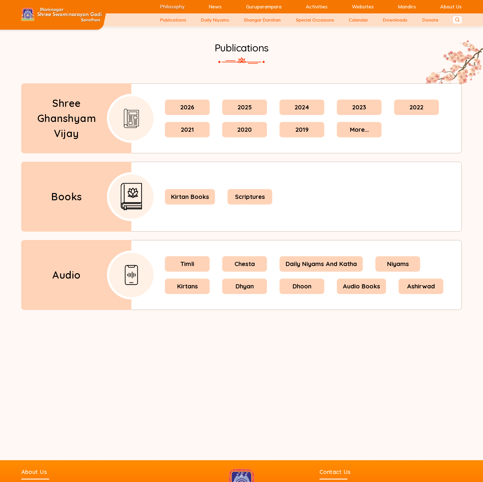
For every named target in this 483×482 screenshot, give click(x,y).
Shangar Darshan (262, 20)
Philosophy (172, 7)
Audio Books (361, 286)
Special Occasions (315, 20)
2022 (416, 107)
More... (359, 129)
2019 (302, 129)
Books (66, 196)
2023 (359, 107)
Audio (66, 275)
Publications (173, 20)
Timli (187, 264)
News (215, 7)
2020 (244, 129)
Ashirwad (421, 286)
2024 (302, 107)
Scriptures (250, 197)
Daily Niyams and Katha (321, 264)
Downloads (395, 20)
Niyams (398, 264)
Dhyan (244, 286)
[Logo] (61, 14)
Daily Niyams (215, 20)
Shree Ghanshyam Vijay (66, 118)
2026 (187, 107)
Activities (317, 7)
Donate (430, 20)
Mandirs (407, 7)
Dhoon (301, 286)
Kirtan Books (190, 197)
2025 (245, 107)
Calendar (358, 20)
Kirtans (187, 286)
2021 (187, 129)
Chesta (245, 264)
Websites (363, 7)
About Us (451, 7)
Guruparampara (263, 7)
